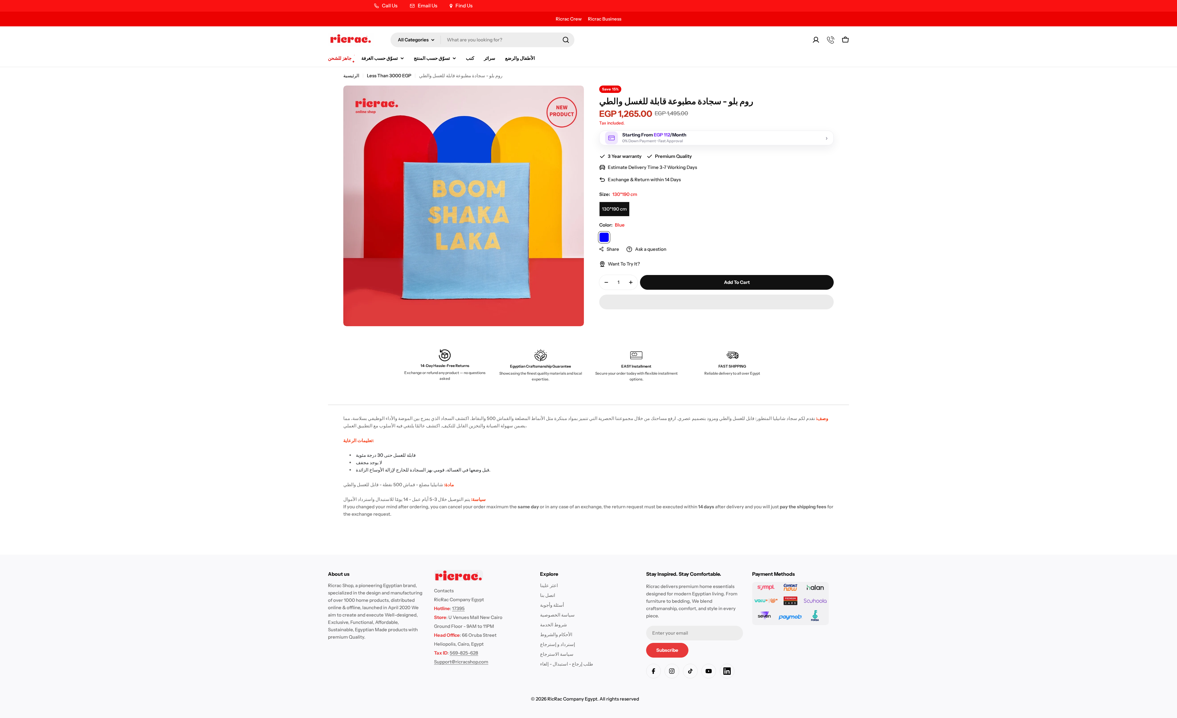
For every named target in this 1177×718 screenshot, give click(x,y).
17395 (458, 608)
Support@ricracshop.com (461, 662)
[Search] (565, 40)
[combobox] (482, 39)
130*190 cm (614, 209)
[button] (716, 302)
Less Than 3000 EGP (389, 75)
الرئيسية (351, 75)
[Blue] (604, 237)
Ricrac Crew (569, 19)
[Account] (816, 40)
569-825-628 (464, 653)
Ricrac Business (604, 19)
